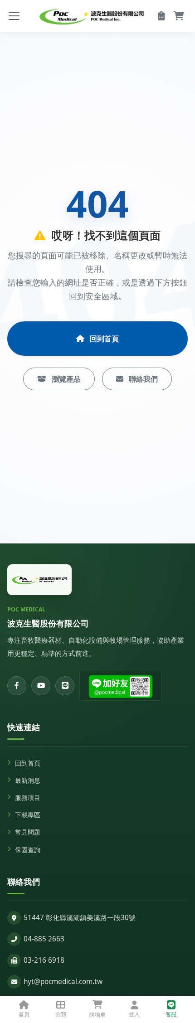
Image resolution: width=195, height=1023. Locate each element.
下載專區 (27, 814)
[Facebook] (16, 685)
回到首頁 (103, 339)
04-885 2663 (44, 939)
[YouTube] (40, 685)
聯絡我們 (142, 379)
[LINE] (64, 685)
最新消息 (27, 780)
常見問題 (27, 832)
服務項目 (27, 797)
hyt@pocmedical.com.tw (63, 981)
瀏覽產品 (65, 379)
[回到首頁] (39, 579)
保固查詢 (27, 849)
